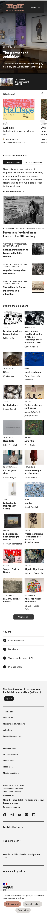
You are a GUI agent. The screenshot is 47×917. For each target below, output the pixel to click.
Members (13, 649)
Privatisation (8, 761)
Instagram (12, 814)
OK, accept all (12, 904)
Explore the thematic (13, 192)
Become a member (11, 807)
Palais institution (11, 827)
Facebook (4, 814)
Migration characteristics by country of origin (23, 229)
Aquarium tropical (12, 871)
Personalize (23, 910)
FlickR (26, 814)
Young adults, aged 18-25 (20, 658)
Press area (8, 767)
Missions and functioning (14, 724)
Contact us (8, 796)
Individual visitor (16, 640)
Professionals (15, 667)
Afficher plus (24, 617)
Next (42, 121)
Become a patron (10, 754)
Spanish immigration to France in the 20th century (15, 253)
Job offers (7, 730)
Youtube (19, 815)
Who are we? (8, 718)
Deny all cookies (32, 904)
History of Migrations (12, 162)
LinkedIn (33, 814)
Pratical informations (12, 736)
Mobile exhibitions (11, 773)
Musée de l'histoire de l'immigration (21, 854)
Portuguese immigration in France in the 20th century (19, 234)
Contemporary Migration (34, 162)
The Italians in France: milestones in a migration (14, 291)
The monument (11, 841)
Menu (34, 7)
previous (5, 121)
